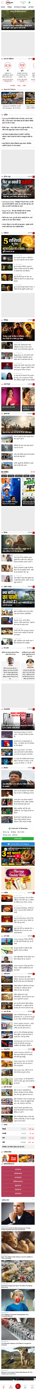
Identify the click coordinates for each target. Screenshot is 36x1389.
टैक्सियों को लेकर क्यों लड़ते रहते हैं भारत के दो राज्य (23, 447)
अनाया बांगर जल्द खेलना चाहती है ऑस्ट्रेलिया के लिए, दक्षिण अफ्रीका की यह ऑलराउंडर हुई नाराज (24, 802)
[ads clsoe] (35, 1379)
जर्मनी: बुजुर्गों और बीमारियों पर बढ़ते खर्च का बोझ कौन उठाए (23, 464)
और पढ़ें (30, 58)
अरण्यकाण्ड (18, 1177)
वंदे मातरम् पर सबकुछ (20, 7)
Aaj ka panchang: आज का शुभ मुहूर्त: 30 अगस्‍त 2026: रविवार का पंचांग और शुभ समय (23, 920)
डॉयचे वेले (6, 414)
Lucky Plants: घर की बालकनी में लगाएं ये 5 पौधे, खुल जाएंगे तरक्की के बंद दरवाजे (24, 1081)
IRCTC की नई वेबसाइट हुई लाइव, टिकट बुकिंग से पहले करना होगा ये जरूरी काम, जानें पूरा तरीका (23, 1034)
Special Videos (10, 89)
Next (33, 20)
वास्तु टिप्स (7, 1049)
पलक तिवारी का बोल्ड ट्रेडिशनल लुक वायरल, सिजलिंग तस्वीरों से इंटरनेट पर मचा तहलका (16, 144)
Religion (26, 476)
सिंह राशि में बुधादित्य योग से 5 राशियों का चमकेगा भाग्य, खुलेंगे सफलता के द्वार (18, 250)
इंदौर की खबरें (8, 1087)
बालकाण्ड (18, 1169)
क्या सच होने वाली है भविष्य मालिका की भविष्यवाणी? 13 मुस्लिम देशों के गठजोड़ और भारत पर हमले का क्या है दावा (24, 1006)
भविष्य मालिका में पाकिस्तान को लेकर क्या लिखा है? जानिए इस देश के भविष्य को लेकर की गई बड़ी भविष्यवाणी (24, 988)
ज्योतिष (6, 893)
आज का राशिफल (9, 59)
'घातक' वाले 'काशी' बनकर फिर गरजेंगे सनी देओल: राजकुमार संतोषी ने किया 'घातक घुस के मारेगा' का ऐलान (24, 367)
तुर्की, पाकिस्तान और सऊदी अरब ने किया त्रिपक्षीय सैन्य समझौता (23, 642)
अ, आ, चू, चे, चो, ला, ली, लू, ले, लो (8, 80)
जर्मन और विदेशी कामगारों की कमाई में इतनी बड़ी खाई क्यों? (24, 455)
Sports (4, 476)
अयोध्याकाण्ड (18, 1173)
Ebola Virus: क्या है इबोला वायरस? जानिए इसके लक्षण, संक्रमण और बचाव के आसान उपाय (24, 622)
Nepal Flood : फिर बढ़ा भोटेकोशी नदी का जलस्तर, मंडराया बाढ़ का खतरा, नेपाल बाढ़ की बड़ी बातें (16, 212)
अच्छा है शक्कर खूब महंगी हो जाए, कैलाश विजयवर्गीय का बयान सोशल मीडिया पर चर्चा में (23, 1110)
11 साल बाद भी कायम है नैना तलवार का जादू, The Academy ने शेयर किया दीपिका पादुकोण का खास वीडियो (24, 378)
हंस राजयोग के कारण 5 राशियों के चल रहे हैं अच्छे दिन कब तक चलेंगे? (24, 259)
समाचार (3, 7)
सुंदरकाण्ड (18, 1185)
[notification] (33, 2)
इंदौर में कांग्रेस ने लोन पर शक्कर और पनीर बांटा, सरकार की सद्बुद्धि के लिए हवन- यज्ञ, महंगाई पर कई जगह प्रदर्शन (24, 1101)
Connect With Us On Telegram (19, 844)
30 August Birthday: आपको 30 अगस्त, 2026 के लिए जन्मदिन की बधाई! (24, 910)
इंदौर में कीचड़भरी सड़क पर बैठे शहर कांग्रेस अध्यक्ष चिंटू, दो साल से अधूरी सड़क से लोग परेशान (24, 1119)
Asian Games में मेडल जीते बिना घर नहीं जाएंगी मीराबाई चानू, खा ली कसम (23, 941)
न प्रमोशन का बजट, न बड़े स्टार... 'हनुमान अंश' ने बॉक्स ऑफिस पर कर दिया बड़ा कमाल (17, 550)
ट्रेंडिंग (6, 115)
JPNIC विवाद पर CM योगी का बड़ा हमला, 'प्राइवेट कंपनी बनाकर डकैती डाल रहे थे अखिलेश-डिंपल (17, 225)
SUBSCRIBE (18, 838)
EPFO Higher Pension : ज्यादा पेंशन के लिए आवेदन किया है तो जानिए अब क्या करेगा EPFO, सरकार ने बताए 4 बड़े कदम (24, 1026)
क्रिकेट (6, 768)
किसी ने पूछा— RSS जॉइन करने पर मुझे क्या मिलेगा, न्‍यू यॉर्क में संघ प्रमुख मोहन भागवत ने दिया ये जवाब (17, 129)
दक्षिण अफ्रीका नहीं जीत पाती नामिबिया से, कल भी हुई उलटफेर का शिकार (24, 811)
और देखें (33, 472)
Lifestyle (11, 476)
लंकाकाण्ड (18, 1189)
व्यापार (5, 1125)
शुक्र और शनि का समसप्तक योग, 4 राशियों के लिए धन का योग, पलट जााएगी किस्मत (24, 930)
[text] (12, 98)
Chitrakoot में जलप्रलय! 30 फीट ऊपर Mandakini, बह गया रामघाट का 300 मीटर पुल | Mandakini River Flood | (11, 107)
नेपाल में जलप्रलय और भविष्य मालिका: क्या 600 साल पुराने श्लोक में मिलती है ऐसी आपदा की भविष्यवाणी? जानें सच (24, 979)
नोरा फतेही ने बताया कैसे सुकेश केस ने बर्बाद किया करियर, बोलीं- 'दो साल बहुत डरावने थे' (24, 580)
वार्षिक (24, 85)
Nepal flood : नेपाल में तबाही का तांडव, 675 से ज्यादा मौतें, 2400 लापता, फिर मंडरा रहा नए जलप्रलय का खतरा (17, 196)
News (32, 476)
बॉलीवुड (9, 7)
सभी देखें (30, 176)
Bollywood (19, 476)
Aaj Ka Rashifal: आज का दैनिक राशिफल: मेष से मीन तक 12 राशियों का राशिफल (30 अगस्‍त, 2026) (24, 900)
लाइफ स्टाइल (8, 586)
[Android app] (18, 1380)
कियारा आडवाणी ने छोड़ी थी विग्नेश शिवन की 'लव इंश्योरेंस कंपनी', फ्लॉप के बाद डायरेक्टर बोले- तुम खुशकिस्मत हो (24, 570)
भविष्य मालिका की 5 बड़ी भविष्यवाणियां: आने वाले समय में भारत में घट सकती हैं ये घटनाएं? (24, 997)
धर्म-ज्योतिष (21, 832)
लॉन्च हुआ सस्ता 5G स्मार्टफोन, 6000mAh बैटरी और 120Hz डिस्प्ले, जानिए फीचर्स (18, 727)
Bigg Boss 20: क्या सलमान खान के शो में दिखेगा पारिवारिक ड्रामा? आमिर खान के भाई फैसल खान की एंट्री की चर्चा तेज (23, 357)
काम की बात (7, 1011)
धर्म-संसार (31, 7)
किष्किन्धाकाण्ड (18, 1181)
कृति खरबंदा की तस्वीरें (8, 407)
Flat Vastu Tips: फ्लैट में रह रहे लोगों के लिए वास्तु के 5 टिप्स (23, 1071)
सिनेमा (3, 388)
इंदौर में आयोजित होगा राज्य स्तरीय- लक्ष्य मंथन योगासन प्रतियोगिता (23, 612)
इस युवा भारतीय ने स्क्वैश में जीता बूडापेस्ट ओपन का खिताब (23, 949)
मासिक (19, 85)
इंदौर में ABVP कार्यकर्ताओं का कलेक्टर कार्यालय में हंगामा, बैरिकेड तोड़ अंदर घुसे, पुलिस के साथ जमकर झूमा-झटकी (24, 1092)
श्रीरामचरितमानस (9, 1164)
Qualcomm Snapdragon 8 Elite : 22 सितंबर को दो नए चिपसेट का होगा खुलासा (24, 743)
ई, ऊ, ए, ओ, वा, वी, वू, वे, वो (22, 80)
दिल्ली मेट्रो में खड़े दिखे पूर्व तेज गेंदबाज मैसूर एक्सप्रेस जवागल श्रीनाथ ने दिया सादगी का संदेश (22, 819)
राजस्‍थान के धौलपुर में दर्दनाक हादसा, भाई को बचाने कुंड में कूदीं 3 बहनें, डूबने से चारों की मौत (17, 27)
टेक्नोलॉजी (7, 709)
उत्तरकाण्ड (18, 1193)
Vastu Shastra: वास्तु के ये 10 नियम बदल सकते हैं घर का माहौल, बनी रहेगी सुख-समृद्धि (23, 1055)
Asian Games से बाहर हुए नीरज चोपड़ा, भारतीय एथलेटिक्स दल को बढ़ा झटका (23, 968)
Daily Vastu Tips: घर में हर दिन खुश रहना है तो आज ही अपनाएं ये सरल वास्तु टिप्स (23, 1063)
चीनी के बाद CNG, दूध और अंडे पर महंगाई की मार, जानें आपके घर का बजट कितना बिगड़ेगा (17, 219)
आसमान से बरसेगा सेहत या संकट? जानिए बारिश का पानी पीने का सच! (17, 604)
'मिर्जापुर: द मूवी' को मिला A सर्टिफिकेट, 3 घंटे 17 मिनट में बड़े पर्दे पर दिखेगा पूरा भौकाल (16, 337)
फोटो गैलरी (7, 384)
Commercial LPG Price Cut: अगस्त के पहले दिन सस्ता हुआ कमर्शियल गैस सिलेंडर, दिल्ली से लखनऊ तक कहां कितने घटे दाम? (23, 1043)
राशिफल (6, 233)
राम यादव (10, 665)
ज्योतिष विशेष (7, 1152)
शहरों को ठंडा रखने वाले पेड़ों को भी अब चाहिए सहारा (17, 432)
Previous (2, 20)
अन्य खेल (6, 936)
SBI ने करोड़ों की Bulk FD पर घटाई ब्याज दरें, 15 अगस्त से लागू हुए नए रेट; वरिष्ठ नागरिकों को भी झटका (24, 1017)
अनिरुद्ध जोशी (30, 667)
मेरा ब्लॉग (6, 648)
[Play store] (29, 2)
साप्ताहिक (12, 85)
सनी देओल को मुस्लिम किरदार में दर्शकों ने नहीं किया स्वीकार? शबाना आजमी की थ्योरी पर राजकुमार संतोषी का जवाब (17, 137)
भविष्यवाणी (7, 974)
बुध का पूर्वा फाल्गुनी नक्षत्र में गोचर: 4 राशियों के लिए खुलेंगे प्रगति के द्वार (24, 288)
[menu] (3, 2)
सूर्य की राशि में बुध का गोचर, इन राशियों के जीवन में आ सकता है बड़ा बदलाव (23, 279)
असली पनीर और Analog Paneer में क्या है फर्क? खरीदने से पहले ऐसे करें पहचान (24, 633)
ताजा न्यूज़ (7, 832)
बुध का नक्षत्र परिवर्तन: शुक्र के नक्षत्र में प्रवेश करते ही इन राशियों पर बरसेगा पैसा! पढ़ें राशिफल (23, 269)
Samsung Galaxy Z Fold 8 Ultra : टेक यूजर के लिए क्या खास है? (23, 734)
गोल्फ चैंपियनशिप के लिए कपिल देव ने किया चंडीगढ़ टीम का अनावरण (18, 785)
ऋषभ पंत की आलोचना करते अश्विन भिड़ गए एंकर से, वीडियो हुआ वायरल (24, 792)
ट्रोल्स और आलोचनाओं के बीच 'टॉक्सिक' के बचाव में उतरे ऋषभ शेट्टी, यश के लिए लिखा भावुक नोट (23, 347)
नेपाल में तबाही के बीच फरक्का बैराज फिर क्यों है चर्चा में (24, 438)
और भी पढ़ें (29, 648)
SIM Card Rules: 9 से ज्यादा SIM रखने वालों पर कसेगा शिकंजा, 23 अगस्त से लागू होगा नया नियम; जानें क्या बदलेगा (23, 752)
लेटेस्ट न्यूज (7, 176)
